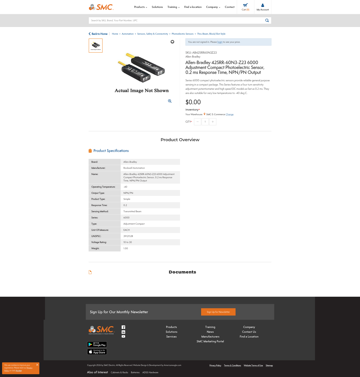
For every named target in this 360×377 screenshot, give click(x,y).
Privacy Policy (215, 365)
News (210, 331)
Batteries (135, 372)
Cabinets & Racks (119, 372)
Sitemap (269, 365)
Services (171, 336)
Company (249, 327)
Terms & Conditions (232, 365)
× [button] (37, 365)
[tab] (134, 150)
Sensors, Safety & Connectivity (152, 33)
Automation (128, 33)
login (219, 41)
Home (115, 33)
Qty (188, 121)
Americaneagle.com (172, 365)
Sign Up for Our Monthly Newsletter (119, 312)
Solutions (171, 331)
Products (171, 327)
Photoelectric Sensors (183, 33)
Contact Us (249, 331)
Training (210, 327)
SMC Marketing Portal (210, 341)
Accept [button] (19, 370)
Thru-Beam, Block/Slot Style (211, 33)
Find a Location (249, 336)
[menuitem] (141, 7)
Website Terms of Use (253, 365)
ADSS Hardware (150, 372)
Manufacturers (210, 336)
